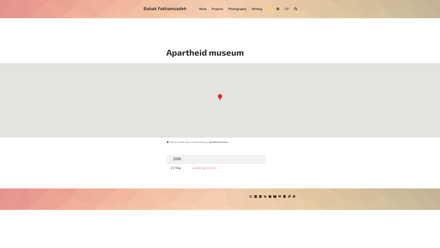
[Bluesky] (274, 197)
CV (287, 9)
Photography (237, 9)
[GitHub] (279, 197)
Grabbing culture (203, 168)
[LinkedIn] (265, 197)
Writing (257, 9)
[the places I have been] (260, 197)
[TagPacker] (284, 197)
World (173, 142)
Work (203, 9)
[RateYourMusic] (289, 197)
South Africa (184, 142)
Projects (217, 9)
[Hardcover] (270, 197)
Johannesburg (200, 142)
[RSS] (250, 197)
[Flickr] (255, 197)
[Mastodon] (294, 197)
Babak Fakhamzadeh (165, 9)
